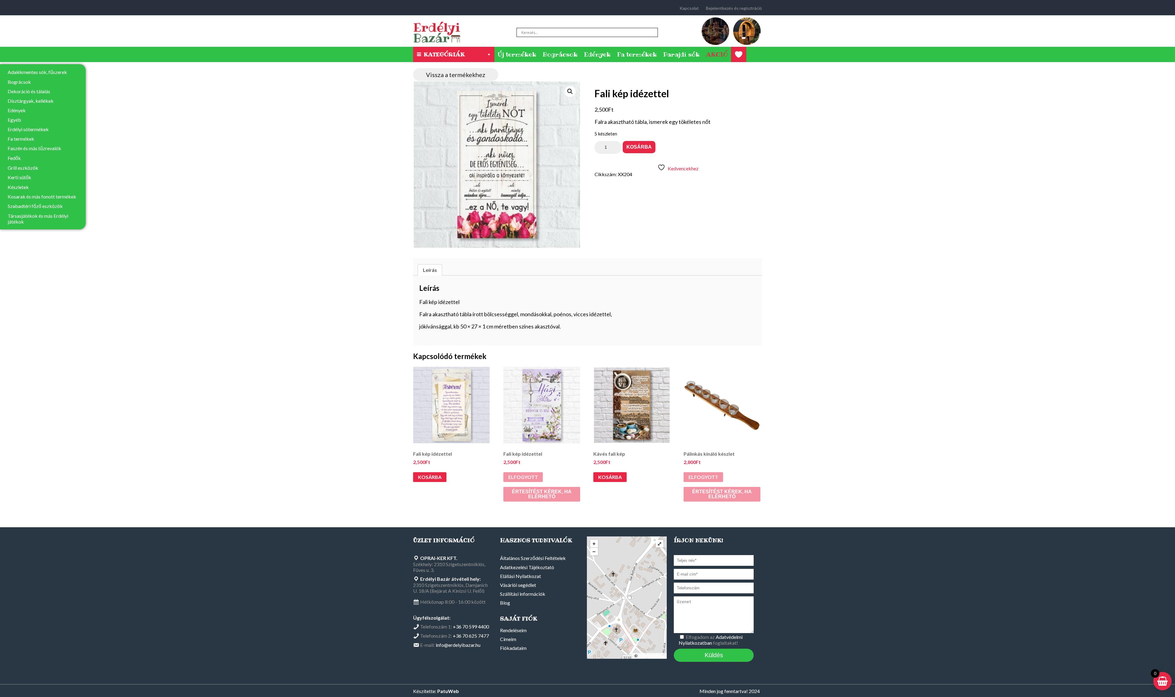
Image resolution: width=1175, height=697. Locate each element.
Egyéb (14, 120)
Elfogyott (523, 477)
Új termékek (517, 54)
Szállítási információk (522, 594)
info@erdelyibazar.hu (458, 645)
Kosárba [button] (430, 477)
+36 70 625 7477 (471, 636)
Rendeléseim (513, 630)
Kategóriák (444, 54)
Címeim (508, 639)
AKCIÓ (717, 54)
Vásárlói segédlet (518, 585)
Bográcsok (560, 54)
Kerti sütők (19, 177)
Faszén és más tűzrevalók (34, 148)
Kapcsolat (689, 8)
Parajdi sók (681, 54)
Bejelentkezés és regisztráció (734, 8)
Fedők (14, 158)
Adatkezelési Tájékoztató (527, 567)
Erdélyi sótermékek (28, 129)
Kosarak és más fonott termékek (42, 196)
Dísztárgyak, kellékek (31, 101)
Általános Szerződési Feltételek (533, 558)
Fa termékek (637, 54)
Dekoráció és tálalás (29, 91)
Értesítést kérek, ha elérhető (542, 494)
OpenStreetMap (651, 656)
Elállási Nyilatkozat (520, 576)
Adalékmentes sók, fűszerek (37, 72)
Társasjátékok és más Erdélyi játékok (38, 218)
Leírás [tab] (430, 270)
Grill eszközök (23, 168)
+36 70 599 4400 (471, 626)
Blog (505, 603)
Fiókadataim (513, 648)
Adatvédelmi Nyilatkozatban (711, 640)
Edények (597, 54)
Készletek (18, 187)
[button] (570, 91)
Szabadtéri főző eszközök (35, 206)
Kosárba (639, 147)
